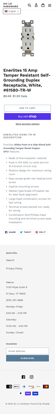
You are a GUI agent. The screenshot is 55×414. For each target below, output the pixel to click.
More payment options (27, 124)
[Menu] (49, 5)
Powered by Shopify (40, 404)
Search (10, 260)
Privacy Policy (14, 268)
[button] (11, 11)
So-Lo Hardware (10, 5)
